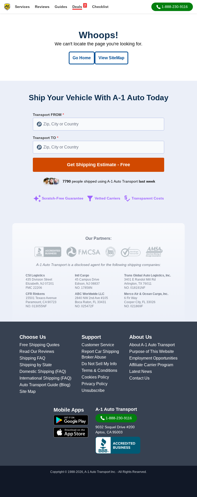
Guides (61, 7)
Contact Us (139, 378)
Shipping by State (35, 365)
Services (22, 7)
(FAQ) (60, 371)
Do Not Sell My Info (99, 364)
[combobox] (98, 124)
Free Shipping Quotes (39, 345)
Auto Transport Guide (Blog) (44, 385)
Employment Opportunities (153, 358)
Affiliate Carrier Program (151, 365)
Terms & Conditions (99, 370)
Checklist (100, 7)
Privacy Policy (94, 384)
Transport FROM (48, 115)
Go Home (82, 58)
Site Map (27, 391)
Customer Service (98, 345)
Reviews (42, 7)
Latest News (140, 371)
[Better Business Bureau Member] (117, 445)
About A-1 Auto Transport (152, 345)
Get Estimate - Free (98, 164)
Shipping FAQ (32, 358)
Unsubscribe (93, 390)
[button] (172, 7)
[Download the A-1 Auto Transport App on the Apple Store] (71, 432)
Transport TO (45, 138)
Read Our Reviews (36, 351)
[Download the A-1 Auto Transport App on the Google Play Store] (71, 420)
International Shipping (40, 378)
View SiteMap (111, 58)
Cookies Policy (95, 377)
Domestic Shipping (37, 371)
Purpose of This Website (151, 351)
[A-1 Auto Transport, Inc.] (7, 6)
